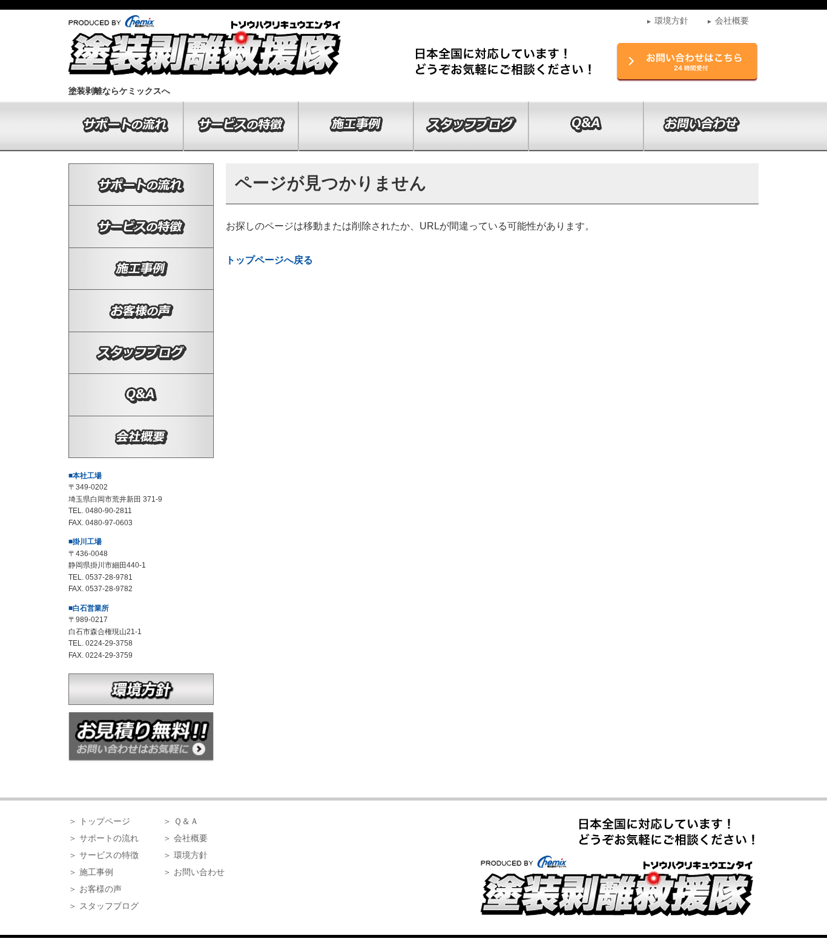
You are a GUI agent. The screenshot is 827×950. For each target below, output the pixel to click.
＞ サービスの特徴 (103, 855)
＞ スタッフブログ (103, 906)
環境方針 (667, 20)
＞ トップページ (99, 821)
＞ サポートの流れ (103, 838)
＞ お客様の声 (95, 889)
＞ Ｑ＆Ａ (181, 821)
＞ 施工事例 (90, 872)
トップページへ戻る (269, 260)
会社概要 (728, 20)
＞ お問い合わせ (194, 872)
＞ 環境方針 (185, 855)
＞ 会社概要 (185, 838)
